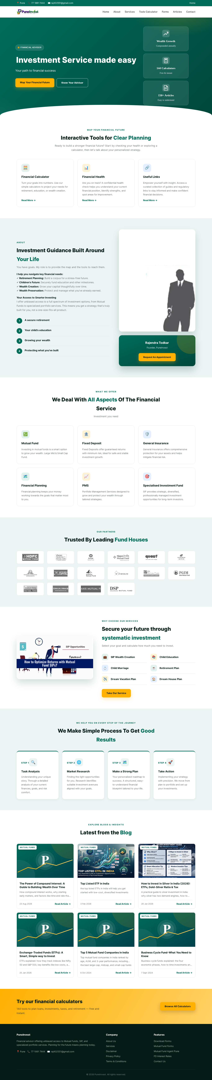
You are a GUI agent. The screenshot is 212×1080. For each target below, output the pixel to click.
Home (192, 3)
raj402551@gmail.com (62, 1051)
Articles (177, 11)
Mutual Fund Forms (164, 1046)
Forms (165, 11)
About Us (111, 1041)
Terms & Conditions (116, 1061)
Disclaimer (111, 1051)
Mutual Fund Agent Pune (166, 1051)
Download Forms (162, 1041)
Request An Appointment (157, 357)
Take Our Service (116, 693)
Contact (190, 11)
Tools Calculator (148, 11)
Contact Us (160, 1061)
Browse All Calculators (178, 1006)
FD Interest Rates (163, 1056)
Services (130, 11)
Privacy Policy (113, 1056)
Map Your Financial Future (35, 82)
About (116, 11)
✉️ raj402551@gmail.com (60, 3)
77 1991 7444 (38, 1051)
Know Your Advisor (72, 82)
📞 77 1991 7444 (36, 3)
